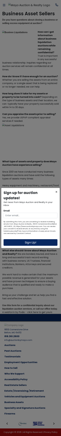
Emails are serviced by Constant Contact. (30, 232)
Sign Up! (30, 242)
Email (7, 210)
